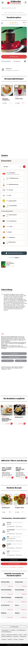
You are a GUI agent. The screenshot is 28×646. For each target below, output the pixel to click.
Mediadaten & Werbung (12, 634)
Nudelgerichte (19, 597)
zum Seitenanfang (14, 626)
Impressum (15, 636)
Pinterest (10, 639)
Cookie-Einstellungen (6, 631)
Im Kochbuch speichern (14, 357)
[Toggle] (25, 2)
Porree (17, 605)
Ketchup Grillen (5, 582)
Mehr (9, 369)
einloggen (13, 567)
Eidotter (17, 613)
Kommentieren (12, 526)
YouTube (15, 639)
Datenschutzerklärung (6, 636)
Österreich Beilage (6, 597)
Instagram (21, 639)
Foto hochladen (14, 353)
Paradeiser (4, 369)
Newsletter (13, 630)
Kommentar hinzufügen (14, 563)
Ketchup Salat (19, 582)
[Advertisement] (14, 442)
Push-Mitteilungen (21, 630)
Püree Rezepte (15, 367)
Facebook (4, 639)
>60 (2, 22)
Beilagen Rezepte (18, 368)
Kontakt (3, 634)
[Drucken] (25, 61)
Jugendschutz (23, 636)
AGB (25, 634)
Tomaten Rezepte (9, 368)
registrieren (21, 567)
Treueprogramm (5, 630)
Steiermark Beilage (6, 589)
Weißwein (3, 613)
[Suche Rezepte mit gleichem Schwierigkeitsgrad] (25, 23)
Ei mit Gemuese (5, 605)
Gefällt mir (19, 526)
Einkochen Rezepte (6, 367)
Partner (20, 634)
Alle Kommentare (14, 559)
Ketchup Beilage (19, 589)
